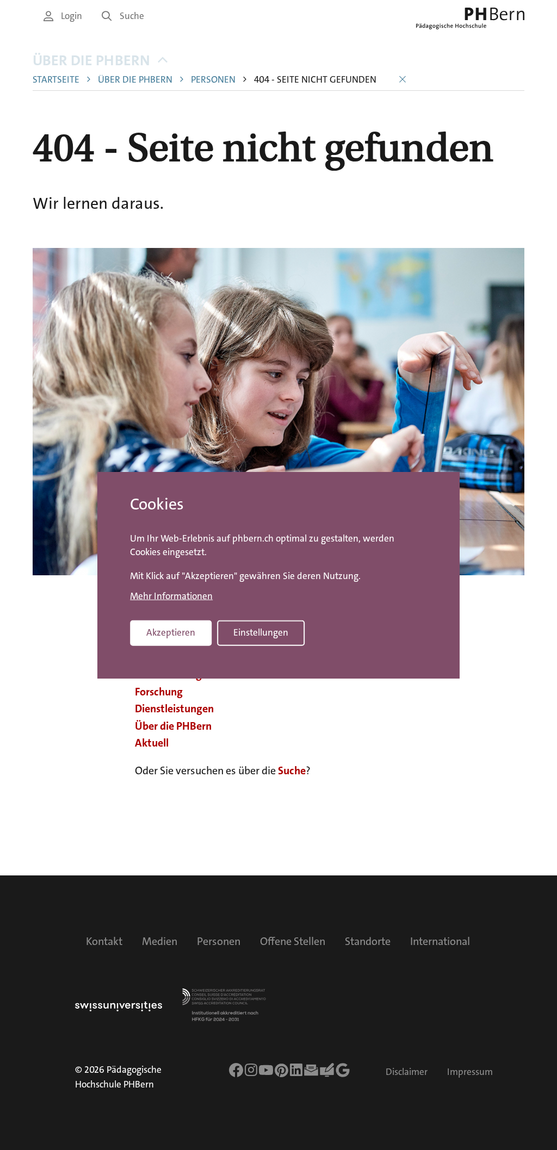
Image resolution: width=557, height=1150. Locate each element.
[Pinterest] (282, 1070)
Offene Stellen (292, 941)
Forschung (159, 692)
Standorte (368, 941)
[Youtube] (266, 1070)
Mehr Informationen (171, 595)
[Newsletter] (311, 1070)
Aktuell (152, 743)
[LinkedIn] (296, 1070)
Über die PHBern (91, 60)
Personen (213, 79)
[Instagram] (251, 1070)
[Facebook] (236, 1070)
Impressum (470, 1072)
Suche (132, 16)
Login (71, 16)
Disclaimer (407, 1072)
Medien (159, 941)
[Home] (470, 18)
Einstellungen (260, 632)
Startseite (56, 79)
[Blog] (327, 1070)
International (440, 941)
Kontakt (104, 941)
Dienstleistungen (174, 708)
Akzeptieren (170, 632)
